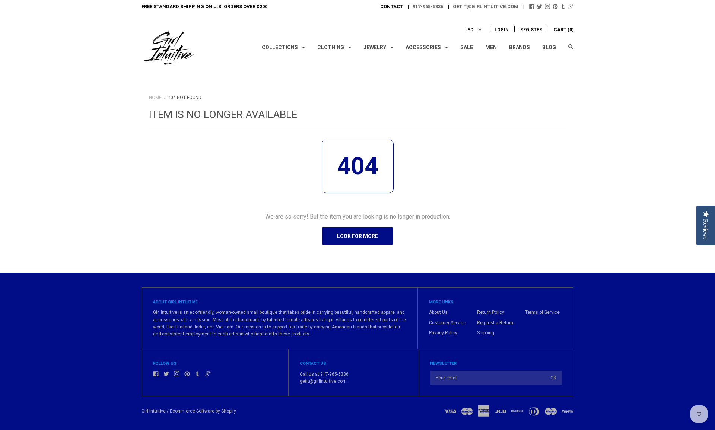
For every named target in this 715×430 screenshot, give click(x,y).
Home (155, 97)
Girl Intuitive (154, 411)
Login (502, 29)
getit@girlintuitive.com (485, 6)
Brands (519, 47)
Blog (549, 47)
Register (531, 29)
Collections (280, 47)
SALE (466, 47)
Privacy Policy (443, 332)
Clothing (331, 47)
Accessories (424, 47)
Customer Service (447, 322)
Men (491, 47)
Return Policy (490, 312)
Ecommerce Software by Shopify (203, 411)
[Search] (570, 50)
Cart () (563, 29)
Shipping (485, 332)
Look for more (357, 236)
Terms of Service (542, 312)
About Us (438, 312)
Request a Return (495, 322)
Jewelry (375, 47)
